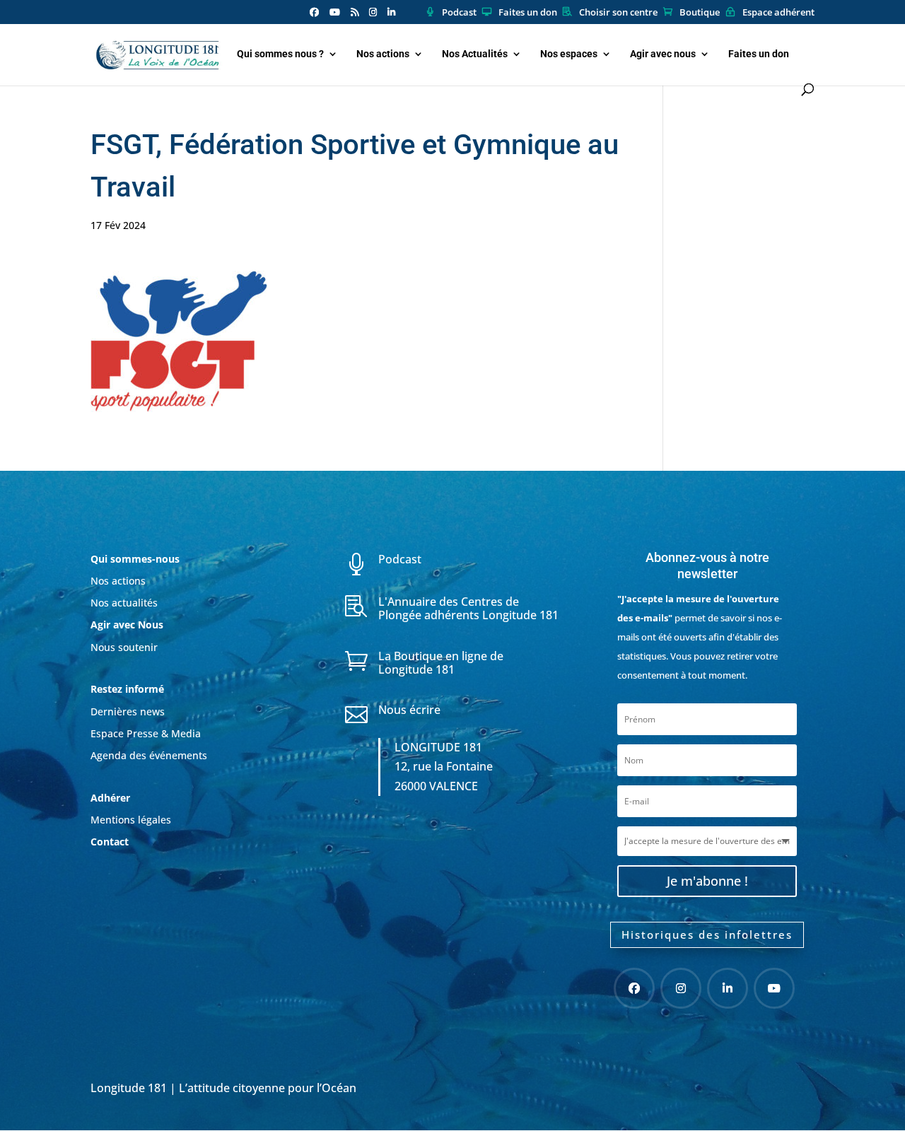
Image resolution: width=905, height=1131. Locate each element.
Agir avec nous (663, 54)
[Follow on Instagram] (680, 988)
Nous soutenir (124, 647)
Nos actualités (124, 602)
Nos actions (382, 54)
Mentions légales (130, 819)
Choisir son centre (618, 12)
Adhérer (111, 797)
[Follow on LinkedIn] (727, 988)
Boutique (699, 12)
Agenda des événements (148, 755)
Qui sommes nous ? (280, 54)
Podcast (459, 12)
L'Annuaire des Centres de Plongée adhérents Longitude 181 (468, 608)
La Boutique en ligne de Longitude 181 (440, 662)
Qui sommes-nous (135, 559)
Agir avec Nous (126, 624)
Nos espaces (568, 54)
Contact (109, 841)
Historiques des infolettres (707, 934)
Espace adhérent (778, 12)
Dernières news (127, 711)
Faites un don (527, 12)
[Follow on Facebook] (634, 988)
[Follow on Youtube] (774, 988)
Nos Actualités (475, 54)
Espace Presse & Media (145, 733)
